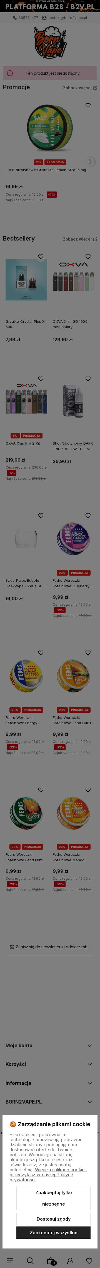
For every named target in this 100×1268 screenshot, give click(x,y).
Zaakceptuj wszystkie (54, 1232)
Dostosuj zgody (54, 1219)
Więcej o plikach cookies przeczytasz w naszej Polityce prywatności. (48, 1174)
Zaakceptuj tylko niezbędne (53, 1198)
